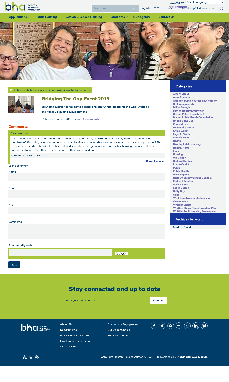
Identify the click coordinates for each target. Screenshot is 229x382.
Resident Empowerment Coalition (192, 177)
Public (176, 167)
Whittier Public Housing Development (195, 211)
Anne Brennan (181, 97)
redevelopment (182, 174)
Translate (181, 6)
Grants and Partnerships (75, 341)
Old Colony (179, 157)
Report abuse (155, 161)
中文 (156, 8)
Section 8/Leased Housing (83, 17)
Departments (68, 329)
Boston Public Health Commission (193, 117)
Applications (18, 17)
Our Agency (141, 17)
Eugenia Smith (181, 134)
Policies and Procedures (75, 335)
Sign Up (158, 300)
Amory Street (181, 94)
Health (177, 140)
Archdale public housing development (195, 100)
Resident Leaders (183, 181)
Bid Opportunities (119, 329)
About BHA (67, 324)
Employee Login (118, 335)
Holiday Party (181, 147)
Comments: (15, 221)
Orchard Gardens (183, 161)
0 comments (91, 119)
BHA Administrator (184, 104)
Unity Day (179, 191)
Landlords (117, 17)
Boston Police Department (188, 114)
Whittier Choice (182, 204)
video (176, 194)
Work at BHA (68, 346)
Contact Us (166, 17)
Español (169, 8)
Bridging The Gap (183, 120)
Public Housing (46, 17)
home (176, 151)
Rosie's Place (180, 184)
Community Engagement (123, 324)
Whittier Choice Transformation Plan (195, 208)
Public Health (181, 171)
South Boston (181, 187)
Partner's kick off (183, 164)
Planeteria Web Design (192, 357)
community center (183, 127)
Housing (178, 154)
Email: (12, 188)
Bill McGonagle (181, 107)
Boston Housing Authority (188, 110)
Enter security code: (20, 245)
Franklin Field (181, 137)
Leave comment (18, 165)
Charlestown (180, 124)
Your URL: (14, 205)
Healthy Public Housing (187, 144)
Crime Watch (180, 130)
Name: (12, 171)
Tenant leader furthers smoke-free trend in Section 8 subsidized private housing (53, 90)
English (145, 8)
